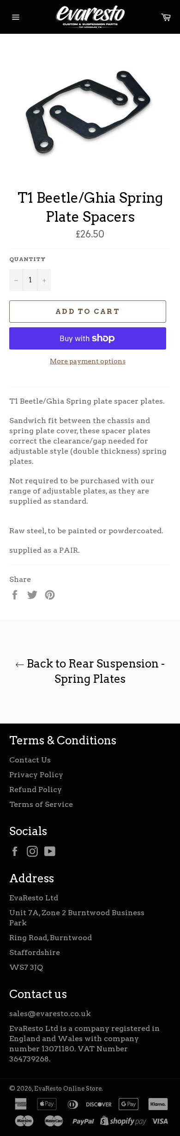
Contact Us (30, 759)
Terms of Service (41, 804)
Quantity (27, 259)
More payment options (88, 361)
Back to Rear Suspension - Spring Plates (94, 671)
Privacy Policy (36, 774)
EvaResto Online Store (68, 1088)
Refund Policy (35, 789)
